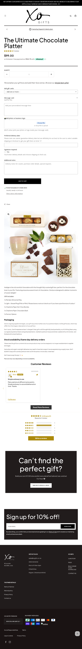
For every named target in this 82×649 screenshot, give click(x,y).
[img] (12, 371)
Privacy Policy (8, 594)
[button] (5, 15)
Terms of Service (9, 587)
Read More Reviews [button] (41, 407)
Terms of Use (53, 532)
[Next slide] (78, 388)
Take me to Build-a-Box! (41, 485)
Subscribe (67, 526)
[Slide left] (7, 29)
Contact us (7, 598)
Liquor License (8, 636)
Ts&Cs (24, 630)
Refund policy (8, 590)
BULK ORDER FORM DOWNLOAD (72, 567)
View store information (14, 193)
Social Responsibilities (11, 630)
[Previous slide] (3, 388)
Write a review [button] (41, 438)
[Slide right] (75, 29)
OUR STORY (72, 558)
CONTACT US (72, 573)
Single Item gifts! (62, 83)
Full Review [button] (12, 399)
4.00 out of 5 (46, 416)
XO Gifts (6, 565)
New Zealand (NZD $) (12, 621)
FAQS (70, 562)
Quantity (7, 70)
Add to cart (22, 181)
